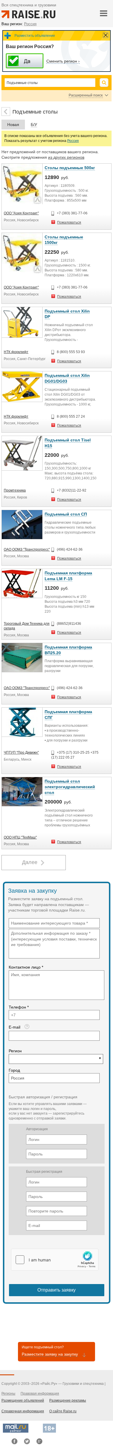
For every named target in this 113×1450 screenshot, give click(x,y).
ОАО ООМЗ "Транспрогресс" (27, 549)
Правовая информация (40, 1393)
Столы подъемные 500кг (70, 167)
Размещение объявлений (22, 1400)
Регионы (8, 1393)
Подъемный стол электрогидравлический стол (70, 787)
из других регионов (66, 157)
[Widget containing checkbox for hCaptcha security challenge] (55, 1260)
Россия (73, 141)
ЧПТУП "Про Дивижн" (21, 752)
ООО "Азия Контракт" (21, 213)
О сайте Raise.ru (62, 1411)
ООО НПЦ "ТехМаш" (20, 837)
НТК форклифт (16, 352)
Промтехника (15, 490)
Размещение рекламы (67, 1400)
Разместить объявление (34, 36)
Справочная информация (22, 1411)
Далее (29, 862)
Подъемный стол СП (66, 514)
